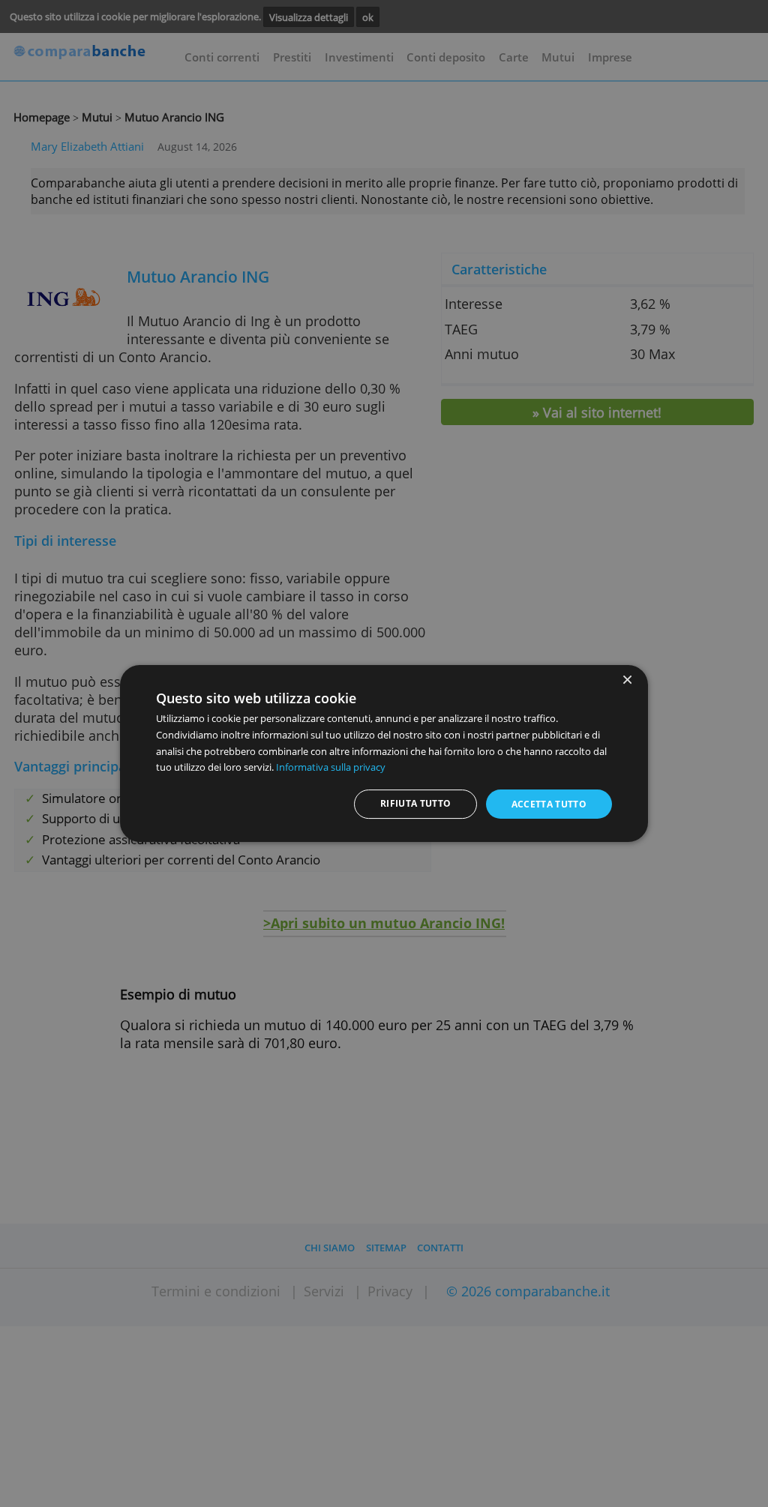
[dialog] (384, 753)
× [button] (627, 680)
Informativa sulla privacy (331, 767)
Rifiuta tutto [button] (416, 803)
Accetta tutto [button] (549, 804)
